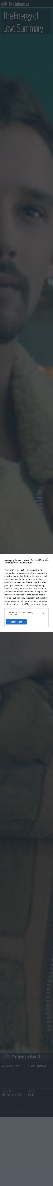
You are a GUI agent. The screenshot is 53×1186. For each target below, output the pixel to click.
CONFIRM (16, 622)
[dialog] (26, 593)
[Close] (47, 560)
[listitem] (26, 613)
